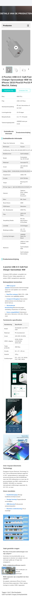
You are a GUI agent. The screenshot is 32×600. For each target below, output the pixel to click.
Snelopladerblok (22, 594)
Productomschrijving (23, 132)
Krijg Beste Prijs (8, 90)
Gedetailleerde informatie (9, 132)
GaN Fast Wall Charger (9, 594)
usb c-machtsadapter (14, 592)
